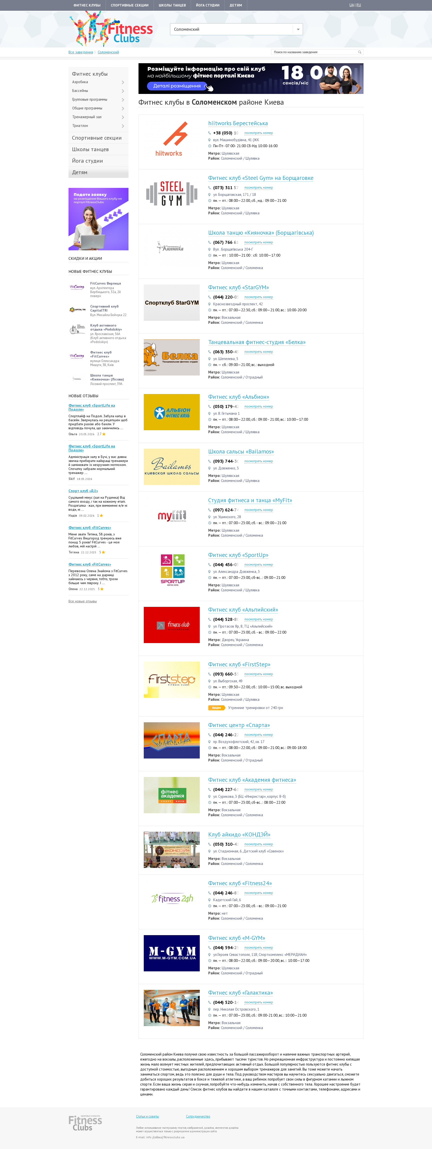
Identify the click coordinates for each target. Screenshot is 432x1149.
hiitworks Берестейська (238, 123)
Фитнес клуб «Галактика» (240, 992)
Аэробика (80, 82)
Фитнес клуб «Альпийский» (243, 609)
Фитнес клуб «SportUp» (238, 554)
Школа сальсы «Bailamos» (241, 451)
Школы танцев (172, 5)
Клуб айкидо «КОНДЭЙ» (239, 834)
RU (358, 4)
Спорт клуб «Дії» (83, 491)
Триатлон (80, 125)
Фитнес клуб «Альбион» (238, 396)
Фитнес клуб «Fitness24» (240, 883)
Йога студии (208, 5)
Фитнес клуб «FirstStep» (239, 664)
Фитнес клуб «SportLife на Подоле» (91, 407)
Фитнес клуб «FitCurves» (89, 528)
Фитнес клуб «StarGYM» (238, 287)
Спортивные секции (129, 5)
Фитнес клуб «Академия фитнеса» (252, 779)
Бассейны (80, 90)
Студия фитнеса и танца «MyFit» (250, 500)
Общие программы (87, 108)
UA (352, 4)
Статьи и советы (147, 1116)
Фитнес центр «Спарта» (239, 725)
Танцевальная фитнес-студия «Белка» (257, 342)
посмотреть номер (258, 132)
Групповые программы (89, 99)
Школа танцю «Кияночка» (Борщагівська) (261, 232)
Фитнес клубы (87, 5)
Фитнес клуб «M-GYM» (236, 937)
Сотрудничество (198, 1116)
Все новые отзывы (82, 601)
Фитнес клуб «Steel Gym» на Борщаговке (261, 177)
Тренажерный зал (87, 117)
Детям (236, 5)
